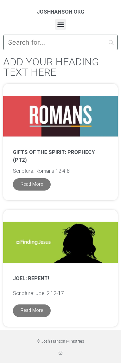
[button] (60, 24)
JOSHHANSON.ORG (60, 12)
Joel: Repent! (31, 278)
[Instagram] (60, 353)
